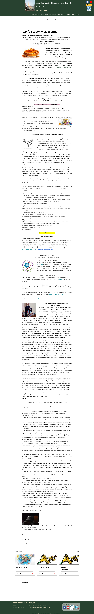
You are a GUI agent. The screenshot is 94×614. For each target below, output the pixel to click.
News (71, 19)
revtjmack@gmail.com (41, 605)
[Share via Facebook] (22, 539)
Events (66, 19)
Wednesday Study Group (56, 19)
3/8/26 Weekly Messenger (24, 568)
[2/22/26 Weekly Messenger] (69, 559)
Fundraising (45, 19)
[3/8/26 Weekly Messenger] (25, 559)
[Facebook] (87, 2)
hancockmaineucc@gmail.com (43, 607)
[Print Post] (29, 539)
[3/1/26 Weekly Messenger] (47, 559)
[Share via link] (25, 539)
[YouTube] (91, 2)
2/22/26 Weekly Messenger (66, 569)
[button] (89, 5)
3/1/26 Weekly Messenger (47, 568)
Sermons (23, 19)
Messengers (37, 19)
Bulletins (30, 19)
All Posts (17, 19)
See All (77, 551)
